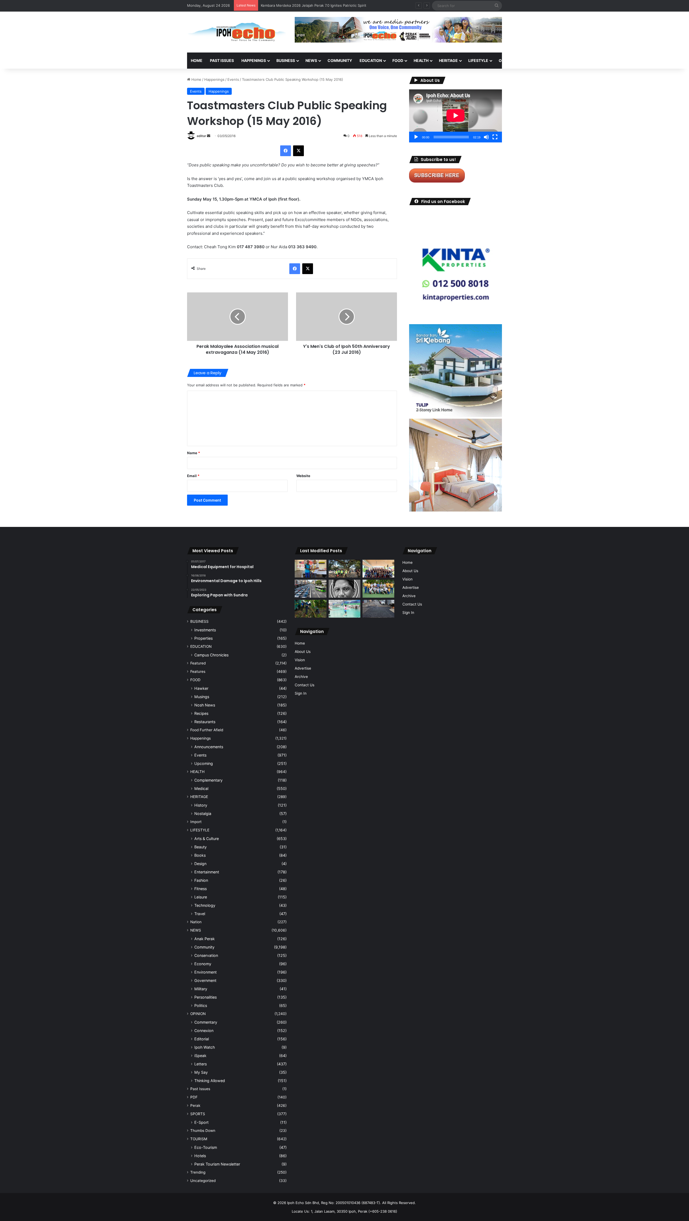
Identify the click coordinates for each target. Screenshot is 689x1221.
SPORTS (532, 60)
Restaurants (204, 721)
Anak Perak (204, 938)
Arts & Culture (206, 838)
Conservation (206, 955)
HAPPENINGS (253, 60)
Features (197, 671)
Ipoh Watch (204, 1047)
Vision (300, 660)
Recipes (201, 713)
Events (233, 79)
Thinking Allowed (209, 1080)
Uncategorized (203, 1180)
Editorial (201, 1039)
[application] (455, 115)
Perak (195, 1105)
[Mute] (486, 137)
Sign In (301, 693)
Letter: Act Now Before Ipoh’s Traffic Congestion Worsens (309, 5)
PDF (194, 1097)
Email (193, 476)
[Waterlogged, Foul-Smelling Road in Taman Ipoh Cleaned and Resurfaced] (378, 609)
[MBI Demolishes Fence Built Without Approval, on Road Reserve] (310, 609)
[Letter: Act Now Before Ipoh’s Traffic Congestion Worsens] (310, 589)
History (200, 805)
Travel (199, 913)
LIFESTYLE (478, 60)
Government (205, 980)
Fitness (200, 888)
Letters (200, 1064)
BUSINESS (285, 60)
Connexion (203, 1030)
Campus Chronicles (211, 655)
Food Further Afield (206, 730)
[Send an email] (208, 136)
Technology (204, 905)
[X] (298, 150)
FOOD (397, 60)
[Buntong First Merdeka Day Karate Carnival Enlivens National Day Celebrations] (310, 569)
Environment (205, 972)
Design (200, 863)
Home (196, 60)
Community (204, 947)
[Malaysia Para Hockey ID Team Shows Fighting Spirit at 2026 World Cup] (378, 589)
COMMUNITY (340, 60)
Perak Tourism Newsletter (217, 1164)
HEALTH (421, 60)
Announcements (208, 746)
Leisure (200, 897)
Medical (201, 788)
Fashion (201, 880)
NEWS (311, 60)
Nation (196, 922)
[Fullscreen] (495, 137)
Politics (200, 1005)
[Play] (416, 137)
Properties (203, 638)
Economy (202, 963)
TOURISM (556, 60)
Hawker (201, 688)
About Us (303, 651)
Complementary (208, 780)
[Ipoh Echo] (237, 32)
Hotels (200, 1155)
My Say (201, 1072)
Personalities (205, 997)
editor (201, 136)
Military (200, 988)
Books (200, 855)
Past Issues (222, 60)
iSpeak (200, 1055)
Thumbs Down (202, 1130)
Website (303, 476)
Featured (198, 663)
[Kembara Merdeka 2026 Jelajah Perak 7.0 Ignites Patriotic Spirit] (378, 569)
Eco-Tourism (205, 1147)
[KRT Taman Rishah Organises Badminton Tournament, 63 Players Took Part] (344, 609)
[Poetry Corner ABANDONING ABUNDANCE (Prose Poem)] (344, 589)
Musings (201, 696)
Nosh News (204, 705)
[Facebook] (285, 150)
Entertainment (206, 872)
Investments (205, 630)
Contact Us (304, 685)
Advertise (303, 668)
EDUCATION (371, 60)
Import (196, 822)
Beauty (200, 847)
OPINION (507, 60)
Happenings (214, 79)
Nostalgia (202, 813)
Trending (197, 1172)
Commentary (205, 1022)
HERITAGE (448, 60)
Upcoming (203, 763)
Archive (301, 676)
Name (193, 453)
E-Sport (201, 1122)
